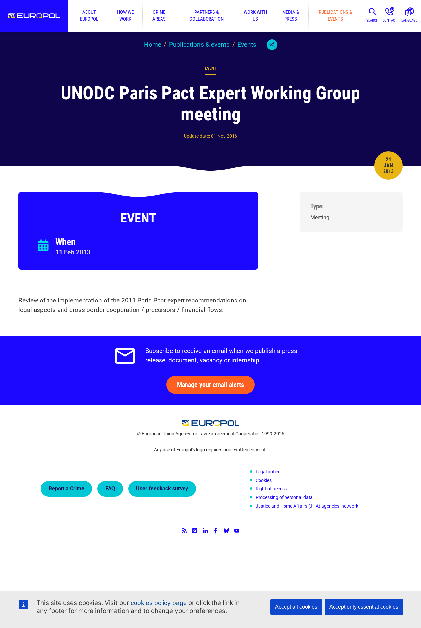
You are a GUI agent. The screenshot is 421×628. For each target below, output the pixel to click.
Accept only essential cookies (363, 607)
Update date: (197, 136)
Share (272, 44)
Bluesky (226, 530)
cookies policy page (159, 602)
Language (409, 20)
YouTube (237, 530)
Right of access (271, 488)
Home (152, 44)
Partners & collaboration (206, 15)
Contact (390, 20)
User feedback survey (162, 488)
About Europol (89, 15)
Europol (34, 16)
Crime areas (159, 15)
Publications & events (335, 15)
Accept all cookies (296, 607)
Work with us (255, 15)
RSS (184, 530)
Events (246, 44)
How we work (125, 15)
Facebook (215, 530)
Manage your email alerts (210, 385)
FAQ (110, 488)
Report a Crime (66, 488)
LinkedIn (205, 530)
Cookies (264, 480)
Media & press (290, 15)
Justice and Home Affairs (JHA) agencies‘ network (307, 506)
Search (372, 20)
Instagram (194, 530)
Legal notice (268, 471)
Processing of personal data (284, 497)
